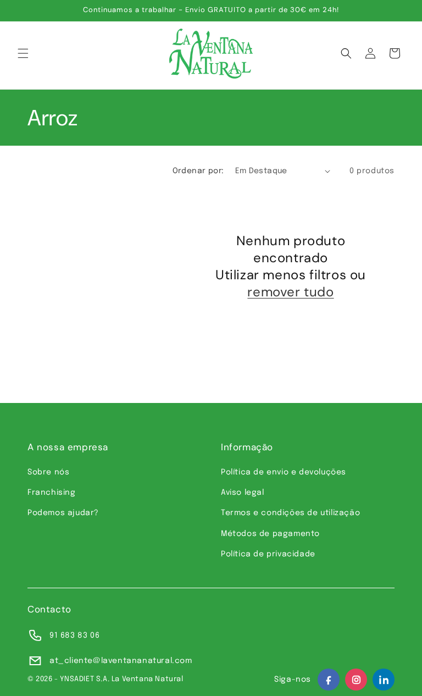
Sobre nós (48, 472)
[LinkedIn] (384, 680)
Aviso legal (242, 492)
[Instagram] (356, 680)
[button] (23, 53)
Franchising (51, 492)
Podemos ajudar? (63, 513)
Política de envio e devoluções (283, 472)
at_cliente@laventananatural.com (120, 661)
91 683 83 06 (74, 635)
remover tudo (290, 291)
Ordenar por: (198, 171)
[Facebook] (329, 680)
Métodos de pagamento (270, 534)
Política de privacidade (268, 554)
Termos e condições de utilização (290, 513)
